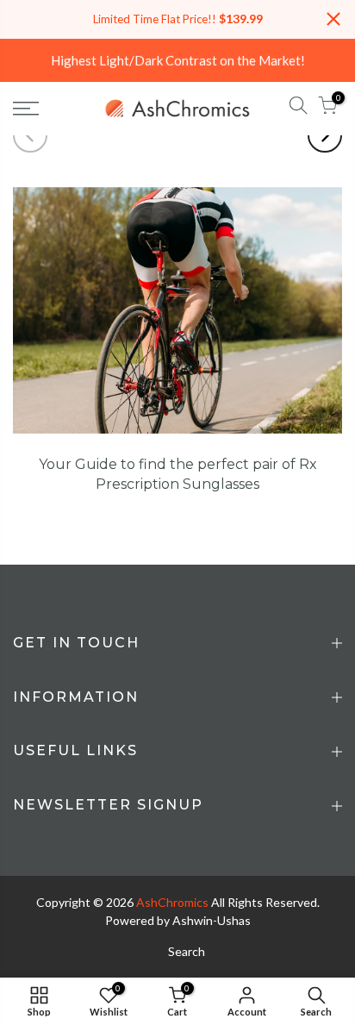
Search (186, 951)
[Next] (325, 135)
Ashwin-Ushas (211, 920)
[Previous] (30, 135)
